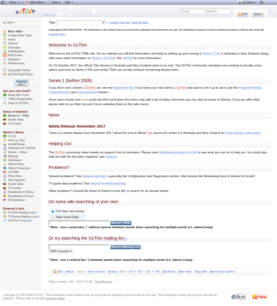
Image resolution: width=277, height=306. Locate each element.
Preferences (16, 63)
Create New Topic (19, 35)
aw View (185, 271)
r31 (148, 271)
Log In (10, 22)
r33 (130, 271)
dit (59, 271)
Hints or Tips (16, 140)
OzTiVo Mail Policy (20, 74)
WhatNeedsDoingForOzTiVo (178, 152)
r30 (157, 271)
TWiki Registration (20, 99)
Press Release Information (243, 133)
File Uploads (16, 180)
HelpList (111, 156)
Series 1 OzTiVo (103, 58)
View (55, 2)
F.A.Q (12, 136)
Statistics (13, 59)
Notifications (16, 51)
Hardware (14, 160)
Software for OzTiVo (21, 148)
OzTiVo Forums (18, 220)
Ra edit (201, 271)
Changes (13, 47)
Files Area (15, 176)
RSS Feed (14, 55)
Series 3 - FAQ (18, 115)
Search (12, 43)
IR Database (16, 200)
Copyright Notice (19, 70)
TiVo (150, 133)
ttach (69, 271)
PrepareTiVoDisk (250, 87)
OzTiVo (91, 87)
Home (13, 2)
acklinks (169, 271)
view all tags (139, 22)
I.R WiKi (13, 172)
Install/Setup (16, 144)
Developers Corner (21, 196)
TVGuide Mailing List (22, 216)
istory (113, 271)
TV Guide (14, 123)
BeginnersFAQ (123, 87)
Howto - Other (17, 152)
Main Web (15, 31)
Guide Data (16, 119)
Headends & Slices (21, 192)
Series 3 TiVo (211, 53)
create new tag (120, 22)
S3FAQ (127, 58)
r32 (139, 271)
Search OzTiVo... (19, 103)
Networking (15, 164)
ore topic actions (222, 271)
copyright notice (57, 34)
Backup (13, 156)
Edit (68, 2)
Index (11, 39)
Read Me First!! (18, 95)
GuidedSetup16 (59, 92)
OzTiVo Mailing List (21, 212)
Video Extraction (19, 168)
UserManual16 (87, 92)
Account (248, 2)
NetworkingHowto (94, 176)
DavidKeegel (103, 281)
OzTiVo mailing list (106, 238)
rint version (96, 271)
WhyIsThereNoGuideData (108, 183)
